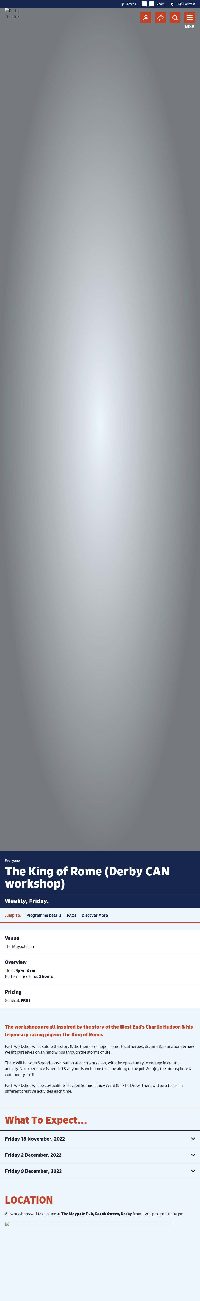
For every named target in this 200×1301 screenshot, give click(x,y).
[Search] (175, 17)
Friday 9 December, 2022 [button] (33, 1171)
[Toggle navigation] (189, 17)
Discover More (95, 915)
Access (131, 3)
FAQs (71, 915)
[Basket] (160, 17)
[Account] (145, 17)
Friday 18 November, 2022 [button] (35, 1139)
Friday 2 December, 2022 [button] (33, 1155)
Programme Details (43, 915)
